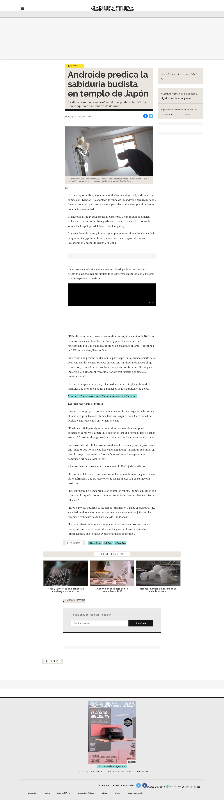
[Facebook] (145, 116)
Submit (140, 623)
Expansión (32, 793)
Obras (117, 793)
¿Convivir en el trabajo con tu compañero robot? (112, 590)
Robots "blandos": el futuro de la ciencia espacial (158, 590)
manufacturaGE (138, 785)
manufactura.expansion (144, 785)
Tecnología (95, 543)
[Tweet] (151, 116)
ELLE (104, 793)
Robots (108, 543)
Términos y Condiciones (120, 771)
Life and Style (63, 793)
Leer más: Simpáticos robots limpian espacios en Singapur (102, 396)
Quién (47, 793)
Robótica (121, 543)
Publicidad (142, 771)
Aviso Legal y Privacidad (91, 771)
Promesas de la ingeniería (112, 766)
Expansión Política (86, 793)
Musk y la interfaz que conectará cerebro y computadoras (66, 590)
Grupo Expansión (135, 793)
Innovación (74, 66)
